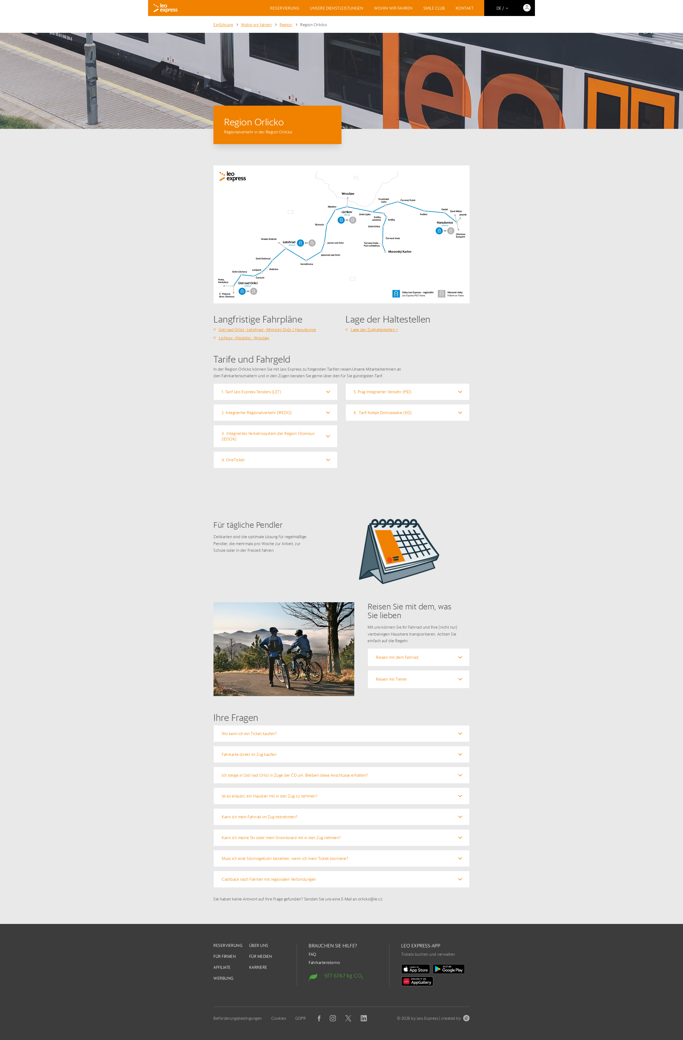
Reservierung (284, 8)
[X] (348, 1018)
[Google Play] (449, 969)
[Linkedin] (364, 1018)
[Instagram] (333, 1018)
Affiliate (222, 967)
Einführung (223, 25)
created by (451, 1018)
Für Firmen (224, 956)
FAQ (312, 954)
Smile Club (434, 8)
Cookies (278, 1018)
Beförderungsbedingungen (237, 1018)
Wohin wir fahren (393, 8)
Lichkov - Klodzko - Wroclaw (244, 337)
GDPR (300, 1018)
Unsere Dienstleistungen (336, 8)
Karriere (258, 967)
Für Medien (260, 956)
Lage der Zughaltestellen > (374, 329)
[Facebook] (319, 1018)
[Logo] (165, 8)
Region (286, 25)
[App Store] (415, 969)
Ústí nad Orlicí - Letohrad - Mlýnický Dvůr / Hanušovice (267, 329)
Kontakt (465, 8)
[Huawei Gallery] (417, 981)
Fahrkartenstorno (324, 962)
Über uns (258, 945)
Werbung (223, 978)
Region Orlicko (313, 25)
